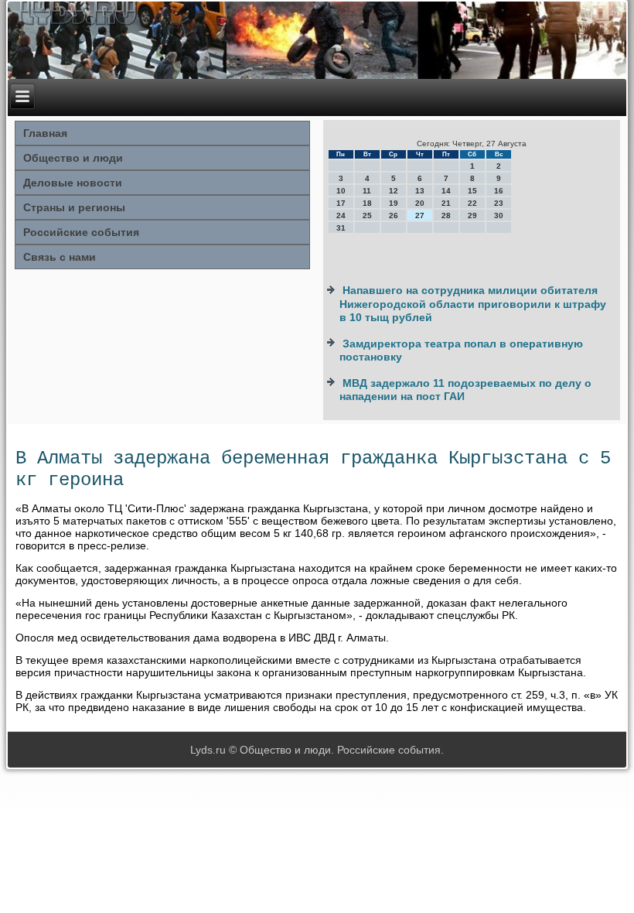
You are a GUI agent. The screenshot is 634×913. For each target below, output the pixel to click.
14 (446, 190)
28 (446, 215)
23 (498, 203)
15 (472, 190)
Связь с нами (59, 257)
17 (341, 203)
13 (419, 190)
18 (367, 203)
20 (419, 203)
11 (367, 190)
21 (446, 203)
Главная (45, 133)
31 (341, 228)
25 (367, 215)
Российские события (81, 232)
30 (498, 215)
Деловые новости (72, 182)
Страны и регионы (74, 207)
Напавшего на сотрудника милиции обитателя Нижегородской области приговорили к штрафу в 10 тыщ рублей (472, 303)
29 (472, 215)
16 (498, 190)
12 (393, 190)
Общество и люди (73, 158)
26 (393, 215)
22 (472, 203)
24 (341, 215)
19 (393, 203)
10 (341, 190)
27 (419, 215)
